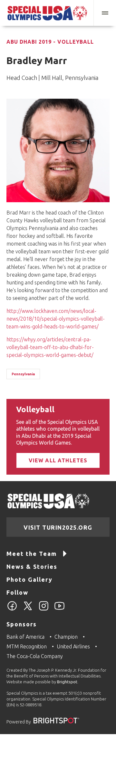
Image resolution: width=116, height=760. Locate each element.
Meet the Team (31, 553)
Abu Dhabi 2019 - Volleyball (50, 42)
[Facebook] (12, 609)
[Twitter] (28, 609)
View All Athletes (58, 460)
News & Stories (31, 566)
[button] (104, 13)
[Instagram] (43, 609)
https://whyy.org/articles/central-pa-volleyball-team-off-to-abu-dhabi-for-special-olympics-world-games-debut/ (50, 347)
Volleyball (35, 409)
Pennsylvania (23, 374)
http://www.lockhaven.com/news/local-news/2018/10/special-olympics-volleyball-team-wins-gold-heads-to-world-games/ (55, 318)
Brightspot (67, 681)
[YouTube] (59, 609)
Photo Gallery (29, 579)
